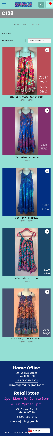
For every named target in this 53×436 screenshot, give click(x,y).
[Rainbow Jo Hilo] (19, 4)
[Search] (41, 5)
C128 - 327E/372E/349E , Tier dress (26, 97)
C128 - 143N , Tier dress (26, 278)
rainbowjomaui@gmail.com (26, 385)
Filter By (8, 41)
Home (16, 24)
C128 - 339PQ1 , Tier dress (26, 157)
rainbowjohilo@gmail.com (26, 421)
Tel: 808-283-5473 (26, 380)
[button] (39, 41)
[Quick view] (47, 50)
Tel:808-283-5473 (26, 417)
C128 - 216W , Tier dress (26, 218)
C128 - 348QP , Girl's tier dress (26, 339)
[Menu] (4, 4)
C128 (24, 24)
